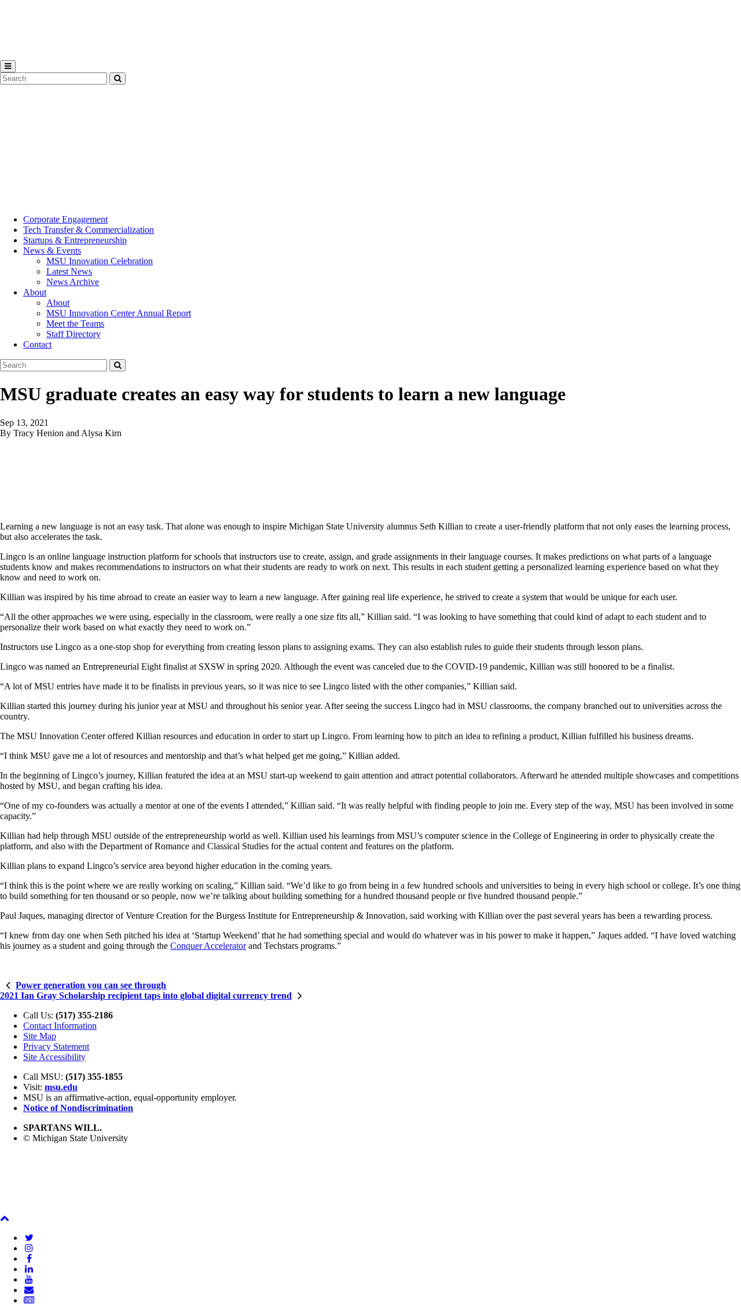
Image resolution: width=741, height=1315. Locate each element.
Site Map (39, 1036)
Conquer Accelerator (208, 946)
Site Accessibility (54, 1057)
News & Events (52, 250)
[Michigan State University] (29, 55)
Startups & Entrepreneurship (75, 240)
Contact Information (60, 1026)
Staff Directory (73, 334)
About (34, 292)
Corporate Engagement (65, 219)
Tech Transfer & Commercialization (88, 230)
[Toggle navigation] (8, 66)
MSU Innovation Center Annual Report (118, 313)
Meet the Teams (75, 323)
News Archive (72, 282)
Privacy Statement (56, 1046)
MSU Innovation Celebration (99, 261)
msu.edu (61, 1087)
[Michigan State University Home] (29, 1207)
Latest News (69, 271)
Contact (37, 344)
